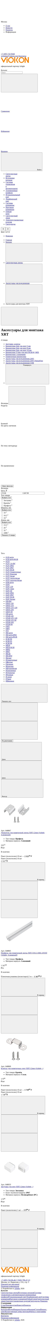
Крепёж (7, 503)
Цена (4, 759)
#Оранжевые (11, 671)
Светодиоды (10, 224)
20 (5, 528)
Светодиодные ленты (9, 1293)
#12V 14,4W (10, 564)
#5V (7, 631)
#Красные (9, 666)
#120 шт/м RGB (12, 559)
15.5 (6, 525)
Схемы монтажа (23, 1312)
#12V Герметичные (13, 572)
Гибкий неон (9, 213)
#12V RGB (10, 570)
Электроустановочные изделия (17, 1301)
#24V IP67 (10, 595)
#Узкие (8, 679)
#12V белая (10, 576)
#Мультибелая (11, 668)
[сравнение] (19, 890)
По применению (7, 466)
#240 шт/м (10, 582)
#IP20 (8, 645)
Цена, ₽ (4, 491)
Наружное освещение (10, 208)
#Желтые (9, 662)
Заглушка (8, 500)
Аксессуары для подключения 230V (20, 359)
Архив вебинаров (28, 1309)
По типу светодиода (9, 446)
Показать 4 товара (8, 535)
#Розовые (9, 675)
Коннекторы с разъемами (16, 354)
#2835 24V (10, 610)
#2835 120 (9, 603)
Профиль (8, 506)
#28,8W (9, 601)
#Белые (8, 658)
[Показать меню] (24, 252)
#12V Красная (11, 574)
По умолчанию (7, 741)
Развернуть (27, 365)
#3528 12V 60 (11, 620)
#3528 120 (9, 616)
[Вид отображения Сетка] (19, 712)
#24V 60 (9, 591)
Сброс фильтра (7, 486)
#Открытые (10, 673)
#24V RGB (10, 597)
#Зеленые (9, 664)
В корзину (40, 880)
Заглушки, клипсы (13, 344)
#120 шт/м (10, 557)
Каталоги (4, 1309)
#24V (8, 585)
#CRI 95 (9, 641)
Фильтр (4, 796)
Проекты (9, 30)
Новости (9, 28)
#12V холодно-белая (14, 580)
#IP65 (8, 650)
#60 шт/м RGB (11, 637)
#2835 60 (9, 612)
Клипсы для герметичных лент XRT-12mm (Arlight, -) (22, 1068)
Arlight (17, 1288)
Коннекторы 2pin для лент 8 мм (18, 348)
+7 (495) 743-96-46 (8, 1280)
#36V (8, 626)
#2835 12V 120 (11, 608)
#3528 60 (9, 624)
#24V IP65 (10, 593)
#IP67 (8, 652)
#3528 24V (10, 622)
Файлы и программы (37, 1312)
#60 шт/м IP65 (11, 635)
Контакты (22, 56)
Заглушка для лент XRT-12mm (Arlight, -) (17, 1187)
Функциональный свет (17, 1297)
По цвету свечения (8, 426)
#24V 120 (9, 587)
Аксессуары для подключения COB (20, 363)
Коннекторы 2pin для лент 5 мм (18, 346)
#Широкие (10, 681)
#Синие (9, 677)
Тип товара (5, 495)
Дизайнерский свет (34, 1297)
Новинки (9, 236)
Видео (10, 1309)
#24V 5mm (10, 589)
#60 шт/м (9, 633)
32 (5, 530)
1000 (6, 533)
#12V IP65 (10, 566)
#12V (8, 561)
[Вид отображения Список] (19, 730)
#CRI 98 (9, 643)
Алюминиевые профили (11, 192)
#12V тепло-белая (13, 578)
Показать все (7, 701)
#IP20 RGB (10, 647)
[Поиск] (19, 83)
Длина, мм (5, 520)
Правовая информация (10, 1286)
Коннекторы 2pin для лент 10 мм (19, 350)
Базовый (4, 424)
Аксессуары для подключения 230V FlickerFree (24, 361)
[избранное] (19, 908)
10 (5, 513)
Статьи (37, 1309)
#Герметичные (11, 660)
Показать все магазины (10, 1284)
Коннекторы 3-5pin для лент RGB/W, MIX (22, 352)
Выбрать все (6, 498)
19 (5, 518)
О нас (8, 26)
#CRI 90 (9, 639)
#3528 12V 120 (11, 618)
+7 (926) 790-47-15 (22, 1280)
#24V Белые (10, 599)
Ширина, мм (6, 508)
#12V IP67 (10, 568)
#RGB (8, 654)
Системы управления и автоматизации (21, 1294)
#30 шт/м (9, 614)
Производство (11, 1305)
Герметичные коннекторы (16, 357)
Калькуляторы (11, 1312)
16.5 (6, 515)
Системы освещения (10, 204)
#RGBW (9, 656)
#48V (8, 629)
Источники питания (10, 179)
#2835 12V (10, 606)
